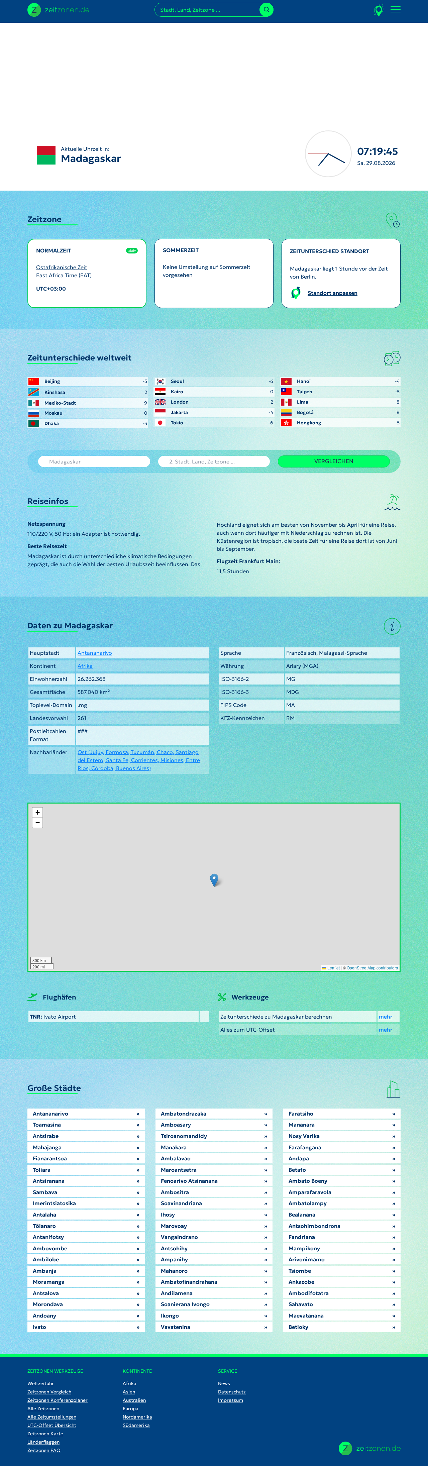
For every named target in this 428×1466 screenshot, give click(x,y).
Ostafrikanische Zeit (61, 267)
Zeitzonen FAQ (44, 1450)
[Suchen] (266, 10)
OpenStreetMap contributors (372, 967)
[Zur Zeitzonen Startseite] (58, 9)
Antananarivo (95, 652)
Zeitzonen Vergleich (49, 1392)
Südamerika (136, 1425)
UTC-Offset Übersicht (51, 1425)
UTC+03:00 (51, 288)
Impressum (230, 1400)
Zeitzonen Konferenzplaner (57, 1400)
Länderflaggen (43, 1442)
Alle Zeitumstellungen (51, 1417)
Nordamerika (137, 1417)
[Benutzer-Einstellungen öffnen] (379, 10)
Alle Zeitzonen (43, 1408)
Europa (130, 1408)
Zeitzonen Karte (45, 1434)
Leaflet (333, 967)
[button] (214, 880)
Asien (129, 1392)
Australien (134, 1400)
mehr (385, 1016)
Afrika (85, 665)
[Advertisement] (214, 69)
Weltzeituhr (40, 1383)
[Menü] (396, 9)
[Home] (370, 1448)
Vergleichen (333, 461)
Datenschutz (232, 1392)
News (224, 1383)
